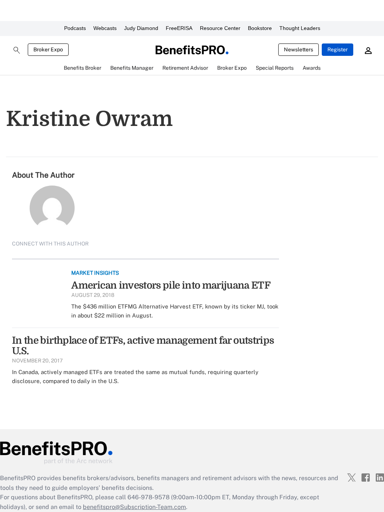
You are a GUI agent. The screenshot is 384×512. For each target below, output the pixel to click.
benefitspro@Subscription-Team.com (134, 507)
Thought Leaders (299, 28)
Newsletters (298, 49)
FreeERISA (179, 28)
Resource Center (220, 28)
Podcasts (75, 28)
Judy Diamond (141, 28)
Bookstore (260, 28)
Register (337, 49)
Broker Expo (48, 49)
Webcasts (105, 28)
